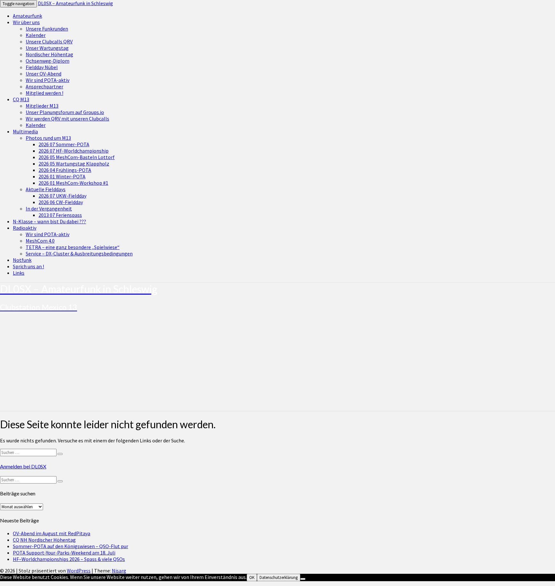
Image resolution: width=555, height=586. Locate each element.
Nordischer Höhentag (49, 54)
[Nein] (302, 579)
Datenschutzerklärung (279, 577)
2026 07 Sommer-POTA (64, 144)
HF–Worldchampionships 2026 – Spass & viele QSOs (69, 559)
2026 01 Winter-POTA (62, 176)
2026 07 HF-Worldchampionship (74, 150)
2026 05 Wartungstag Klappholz (74, 163)
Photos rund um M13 (48, 138)
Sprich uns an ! (28, 266)
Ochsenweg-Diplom (47, 61)
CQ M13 (21, 99)
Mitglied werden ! (44, 93)
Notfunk (22, 260)
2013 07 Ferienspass (60, 215)
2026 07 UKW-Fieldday (62, 195)
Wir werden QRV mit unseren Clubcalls (67, 118)
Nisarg (119, 570)
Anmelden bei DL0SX (23, 466)
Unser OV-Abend (43, 73)
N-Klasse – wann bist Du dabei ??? (49, 221)
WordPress (79, 570)
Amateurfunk (27, 16)
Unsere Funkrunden (47, 28)
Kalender (36, 35)
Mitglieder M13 (42, 105)
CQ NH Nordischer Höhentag (44, 540)
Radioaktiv (24, 228)
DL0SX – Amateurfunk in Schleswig (75, 3)
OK (251, 577)
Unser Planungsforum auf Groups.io (65, 112)
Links (18, 273)
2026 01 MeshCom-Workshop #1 (73, 183)
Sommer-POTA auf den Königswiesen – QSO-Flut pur (70, 546)
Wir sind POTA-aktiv (47, 80)
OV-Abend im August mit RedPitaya (51, 533)
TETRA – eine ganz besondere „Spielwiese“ (72, 247)
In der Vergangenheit (49, 208)
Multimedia (25, 131)
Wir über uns (26, 22)
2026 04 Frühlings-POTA (65, 170)
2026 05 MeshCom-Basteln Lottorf (77, 157)
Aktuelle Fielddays (46, 189)
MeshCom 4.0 (40, 240)
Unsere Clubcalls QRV (49, 41)
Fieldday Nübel (42, 67)
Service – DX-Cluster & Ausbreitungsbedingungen (79, 253)
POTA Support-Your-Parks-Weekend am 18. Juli (64, 552)
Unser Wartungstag (47, 48)
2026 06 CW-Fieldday (61, 202)
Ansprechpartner (44, 86)
